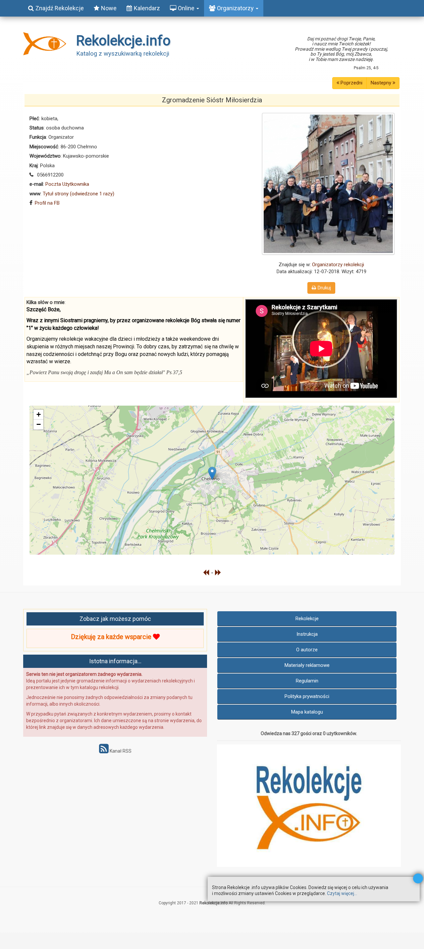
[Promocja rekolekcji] (309, 805)
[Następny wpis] (218, 572)
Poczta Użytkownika (67, 184)
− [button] (38, 424)
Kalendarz (147, 8)
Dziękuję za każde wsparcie (112, 637)
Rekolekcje (307, 619)
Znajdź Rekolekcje (59, 8)
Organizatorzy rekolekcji (338, 265)
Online (187, 8)
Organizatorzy (236, 8)
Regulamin (307, 681)
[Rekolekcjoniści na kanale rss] (104, 751)
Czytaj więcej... (342, 893)
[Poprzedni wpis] (206, 572)
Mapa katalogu (307, 712)
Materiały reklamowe (307, 665)
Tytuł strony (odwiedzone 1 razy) (78, 194)
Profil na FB (47, 203)
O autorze (307, 650)
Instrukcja (307, 634)
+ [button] (38, 414)
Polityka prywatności (307, 696)
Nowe (109, 8)
